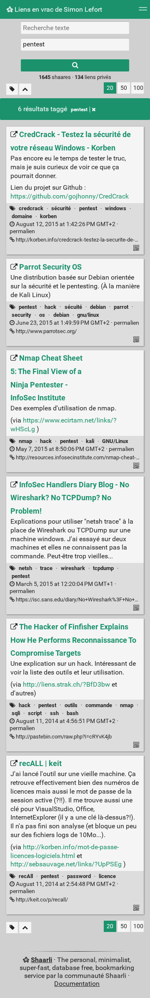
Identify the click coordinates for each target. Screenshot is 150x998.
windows (115, 208)
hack (50, 307)
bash (72, 713)
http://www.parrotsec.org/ (46, 331)
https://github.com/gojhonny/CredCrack (69, 196)
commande (98, 705)
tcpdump (103, 568)
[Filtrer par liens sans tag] (12, 89)
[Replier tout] (25, 89)
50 (123, 88)
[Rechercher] (75, 65)
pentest (79, 109)
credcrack (31, 208)
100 (138, 88)
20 (110, 88)
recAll (26, 876)
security (21, 315)
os (42, 315)
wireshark (73, 568)
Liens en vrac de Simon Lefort (57, 9)
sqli (16, 713)
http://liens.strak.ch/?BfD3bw (66, 684)
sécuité (73, 307)
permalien (77, 322)
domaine (22, 216)
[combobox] (75, 44)
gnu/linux (88, 315)
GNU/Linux (115, 441)
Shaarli (41, 960)
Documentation (77, 984)
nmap (25, 441)
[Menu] (143, 11)
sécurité (61, 208)
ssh (54, 713)
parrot (121, 307)
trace (46, 568)
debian (98, 307)
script (35, 713)
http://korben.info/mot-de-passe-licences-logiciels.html (64, 851)
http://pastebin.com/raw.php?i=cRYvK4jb (63, 736)
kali (90, 441)
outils (71, 705)
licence (107, 876)
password (79, 876)
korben (48, 216)
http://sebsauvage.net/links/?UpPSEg (66, 864)
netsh (25, 568)
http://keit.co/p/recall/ (41, 899)
